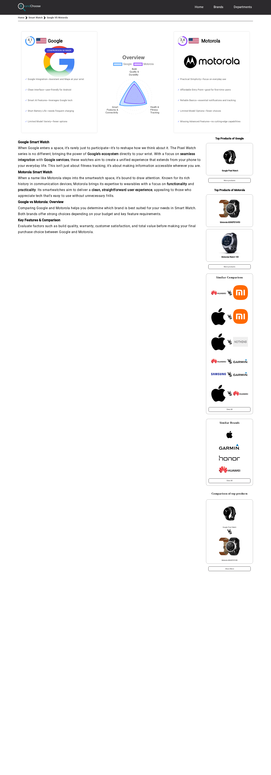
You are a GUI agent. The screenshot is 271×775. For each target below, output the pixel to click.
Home (199, 7)
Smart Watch (36, 17)
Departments (243, 7)
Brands (218, 7)
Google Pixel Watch (230, 170)
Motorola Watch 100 (230, 257)
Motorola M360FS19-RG (230, 222)
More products (229, 180)
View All (229, 409)
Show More (229, 569)
